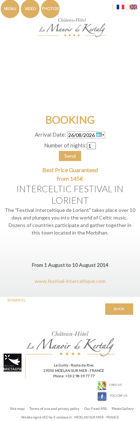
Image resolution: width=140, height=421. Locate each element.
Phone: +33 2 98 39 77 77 (74, 376)
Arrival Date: (50, 134)
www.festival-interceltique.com (70, 281)
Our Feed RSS (95, 408)
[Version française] (119, 7)
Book (119, 309)
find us (115, 385)
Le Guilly (61, 365)
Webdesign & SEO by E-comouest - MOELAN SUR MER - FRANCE (70, 417)
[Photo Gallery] (50, 8)
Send (70, 156)
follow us (118, 395)
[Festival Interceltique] (75, 27)
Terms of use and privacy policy (54, 408)
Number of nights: (65, 145)
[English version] (132, 7)
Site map (17, 408)
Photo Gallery (123, 408)
